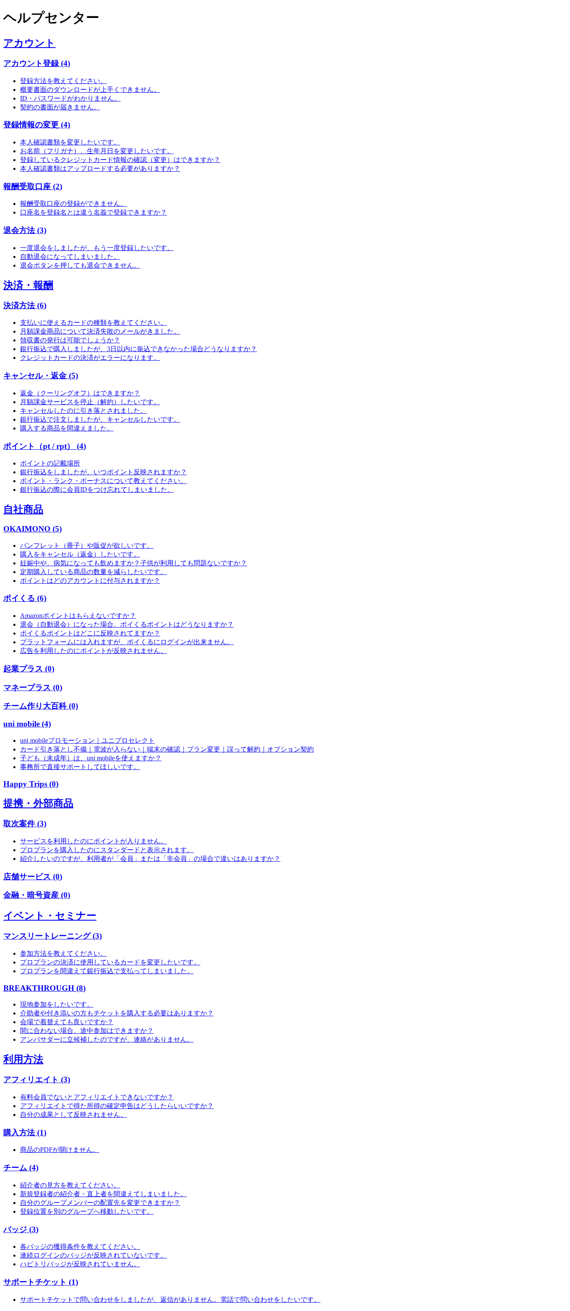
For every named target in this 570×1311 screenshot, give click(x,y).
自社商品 (23, 509)
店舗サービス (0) (32, 876)
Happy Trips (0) (30, 784)
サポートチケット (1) (40, 1282)
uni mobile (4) (27, 723)
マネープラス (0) (32, 687)
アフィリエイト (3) (36, 1079)
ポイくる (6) (24, 598)
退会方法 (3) (24, 230)
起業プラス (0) (28, 668)
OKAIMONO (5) (32, 528)
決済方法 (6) (24, 305)
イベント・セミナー (49, 915)
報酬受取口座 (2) (32, 186)
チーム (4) (20, 1167)
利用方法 (23, 1059)
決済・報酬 (28, 285)
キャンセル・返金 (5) (40, 375)
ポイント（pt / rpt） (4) (44, 446)
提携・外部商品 (38, 803)
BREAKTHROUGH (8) (44, 988)
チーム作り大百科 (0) (40, 705)
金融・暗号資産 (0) (36, 895)
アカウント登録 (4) (36, 63)
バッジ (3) (20, 1229)
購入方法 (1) (24, 1132)
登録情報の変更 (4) (36, 124)
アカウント (29, 43)
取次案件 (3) (24, 823)
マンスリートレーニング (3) (52, 935)
